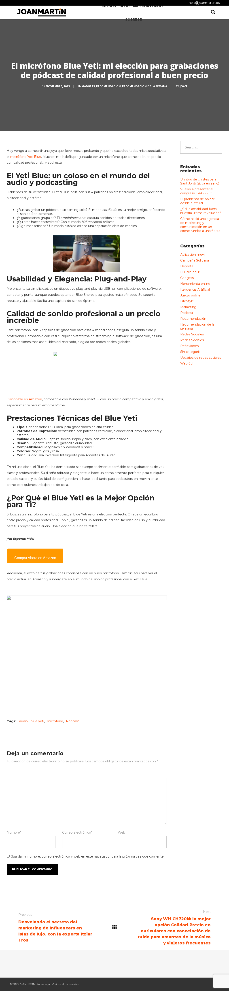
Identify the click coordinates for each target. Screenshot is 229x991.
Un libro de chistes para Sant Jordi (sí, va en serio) (199, 181)
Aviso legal (44, 984)
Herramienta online (195, 284)
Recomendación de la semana (144, 86)
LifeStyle (187, 301)
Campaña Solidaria (194, 260)
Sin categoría (190, 352)
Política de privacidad (65, 984)
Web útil (186, 363)
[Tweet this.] (146, 721)
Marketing (188, 307)
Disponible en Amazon (24, 399)
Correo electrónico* (77, 832)
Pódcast (72, 721)
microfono (55, 721)
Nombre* (14, 832)
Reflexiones (189, 346)
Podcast (186, 313)
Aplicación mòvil (192, 255)
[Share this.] (133, 721)
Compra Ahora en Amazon (35, 558)
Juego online (190, 295)
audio (23, 721)
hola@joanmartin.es (204, 3)
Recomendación (108, 86)
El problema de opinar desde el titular (197, 201)
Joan (183, 86)
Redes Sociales (192, 334)
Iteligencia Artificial (195, 289)
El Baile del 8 (190, 272)
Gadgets (88, 86)
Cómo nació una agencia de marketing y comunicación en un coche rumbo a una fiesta (200, 225)
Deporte (186, 266)
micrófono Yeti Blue (25, 157)
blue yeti (37, 721)
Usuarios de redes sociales (200, 358)
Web (121, 832)
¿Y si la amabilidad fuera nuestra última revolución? (200, 211)
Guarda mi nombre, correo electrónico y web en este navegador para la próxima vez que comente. (87, 856)
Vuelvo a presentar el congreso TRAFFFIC (196, 191)
